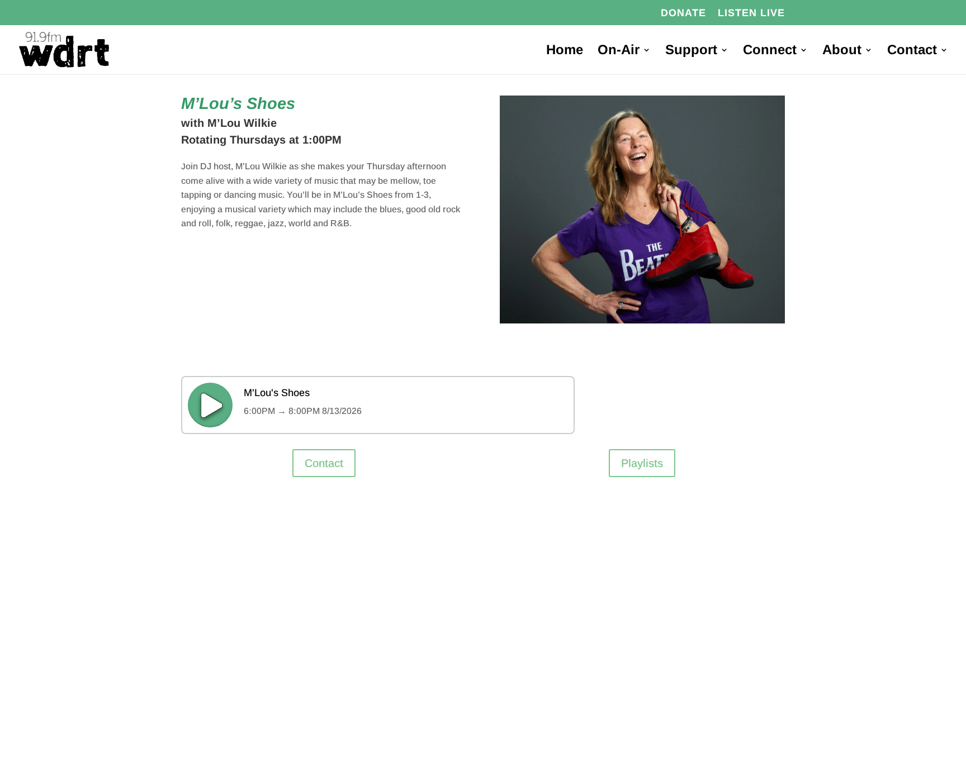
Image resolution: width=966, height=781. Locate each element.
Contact (912, 51)
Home (564, 51)
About (841, 51)
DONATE (683, 13)
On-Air (619, 51)
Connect (770, 51)
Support (691, 51)
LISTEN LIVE (751, 13)
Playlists (642, 463)
